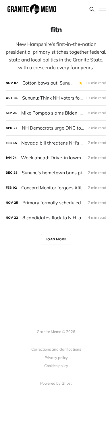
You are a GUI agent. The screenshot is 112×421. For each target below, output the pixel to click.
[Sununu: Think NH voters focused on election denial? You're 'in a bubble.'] (56, 98)
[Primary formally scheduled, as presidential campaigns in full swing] (56, 202)
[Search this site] (92, 9)
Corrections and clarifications (56, 349)
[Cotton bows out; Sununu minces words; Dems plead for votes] (56, 83)
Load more (56, 239)
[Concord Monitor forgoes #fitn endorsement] (56, 187)
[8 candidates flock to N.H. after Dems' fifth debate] (56, 217)
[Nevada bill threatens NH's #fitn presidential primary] (56, 143)
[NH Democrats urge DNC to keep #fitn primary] (56, 128)
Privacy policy (56, 357)
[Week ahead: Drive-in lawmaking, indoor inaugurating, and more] (56, 157)
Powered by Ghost (56, 383)
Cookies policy (56, 365)
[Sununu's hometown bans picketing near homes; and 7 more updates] (56, 172)
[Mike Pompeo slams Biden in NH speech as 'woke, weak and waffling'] (56, 113)
